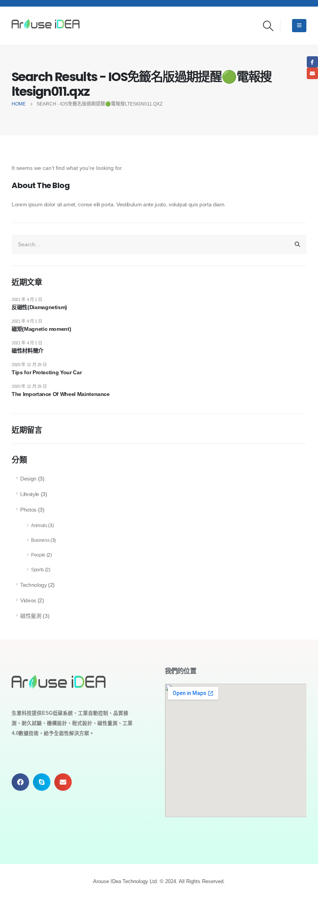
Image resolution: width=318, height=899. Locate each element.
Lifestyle (29, 494)
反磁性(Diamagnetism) (39, 307)
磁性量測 (30, 616)
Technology (33, 585)
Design (28, 478)
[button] (20, 782)
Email (312, 73)
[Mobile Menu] (299, 25)
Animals (39, 525)
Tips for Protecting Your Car (46, 372)
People (38, 555)
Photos (28, 510)
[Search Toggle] (268, 26)
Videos (28, 600)
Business (40, 540)
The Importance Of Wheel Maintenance (61, 394)
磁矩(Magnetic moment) (41, 329)
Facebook (312, 61)
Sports (37, 569)
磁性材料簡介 (27, 350)
